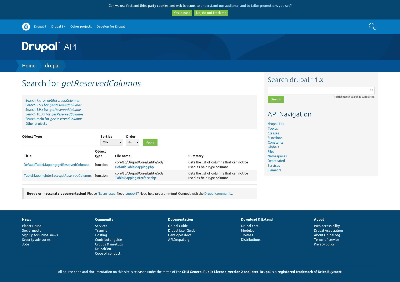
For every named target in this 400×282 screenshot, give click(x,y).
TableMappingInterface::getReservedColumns (58, 175)
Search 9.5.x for (53, 105)
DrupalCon (103, 249)
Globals (273, 147)
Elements (274, 170)
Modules (247, 230)
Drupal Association (328, 230)
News (26, 219)
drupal (52, 65)
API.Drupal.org (179, 240)
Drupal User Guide (181, 230)
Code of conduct (107, 253)
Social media (31, 230)
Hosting (101, 235)
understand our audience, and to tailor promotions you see (245, 6)
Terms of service (326, 240)
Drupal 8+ (58, 26)
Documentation (180, 219)
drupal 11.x (276, 124)
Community (104, 219)
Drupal (265, 272)
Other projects (81, 26)
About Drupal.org (327, 235)
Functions (275, 138)
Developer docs (179, 235)
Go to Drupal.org (26, 26)
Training (101, 230)
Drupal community (218, 193)
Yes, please (182, 13)
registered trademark (295, 272)
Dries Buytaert (330, 272)
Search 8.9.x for (53, 109)
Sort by (106, 136)
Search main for (53, 119)
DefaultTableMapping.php (134, 167)
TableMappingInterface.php (135, 178)
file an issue (106, 193)
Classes (273, 133)
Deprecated (276, 161)
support (131, 193)
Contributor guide (108, 240)
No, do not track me (211, 13)
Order (131, 136)
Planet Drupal (32, 226)
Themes (247, 235)
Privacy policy (324, 244)
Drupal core (250, 226)
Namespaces (277, 156)
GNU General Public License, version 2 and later (220, 272)
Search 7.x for (52, 100)
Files (271, 151)
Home (29, 65)
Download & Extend (257, 219)
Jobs (25, 244)
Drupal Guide (178, 226)
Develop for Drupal (110, 26)
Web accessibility (327, 226)
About (319, 219)
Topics (273, 128)
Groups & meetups (109, 244)
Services (274, 165)
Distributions (251, 240)
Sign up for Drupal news (40, 235)
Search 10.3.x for (54, 114)
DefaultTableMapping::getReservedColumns (56, 165)
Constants (275, 142)
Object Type (32, 136)
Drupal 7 (40, 26)
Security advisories (36, 240)
